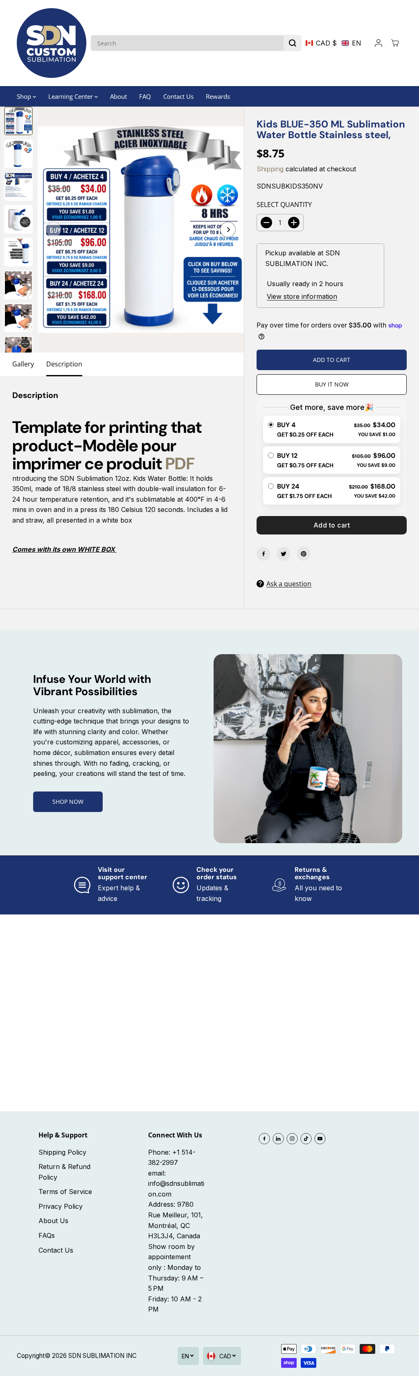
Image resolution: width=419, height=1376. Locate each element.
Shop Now (67, 801)
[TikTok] (306, 1139)
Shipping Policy (62, 1152)
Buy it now (332, 384)
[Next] (228, 229)
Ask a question (288, 583)
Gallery (23, 363)
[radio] (331, 429)
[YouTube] (320, 1139)
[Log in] (378, 43)
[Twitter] (284, 554)
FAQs (46, 1235)
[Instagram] (292, 1139)
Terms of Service (65, 1191)
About (118, 96)
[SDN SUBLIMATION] (51, 43)
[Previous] (53, 229)
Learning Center (71, 96)
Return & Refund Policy (64, 1171)
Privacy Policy (60, 1206)
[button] (333, 43)
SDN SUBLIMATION (96, 1356)
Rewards (218, 96)
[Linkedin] (278, 1139)
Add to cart (331, 525)
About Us (53, 1221)
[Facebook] (263, 554)
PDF (180, 464)
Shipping (270, 169)
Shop (25, 96)
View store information (302, 296)
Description (64, 363)
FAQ (145, 96)
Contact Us (178, 96)
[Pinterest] (304, 554)
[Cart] (394, 43)
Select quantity (284, 204)
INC (131, 1356)
